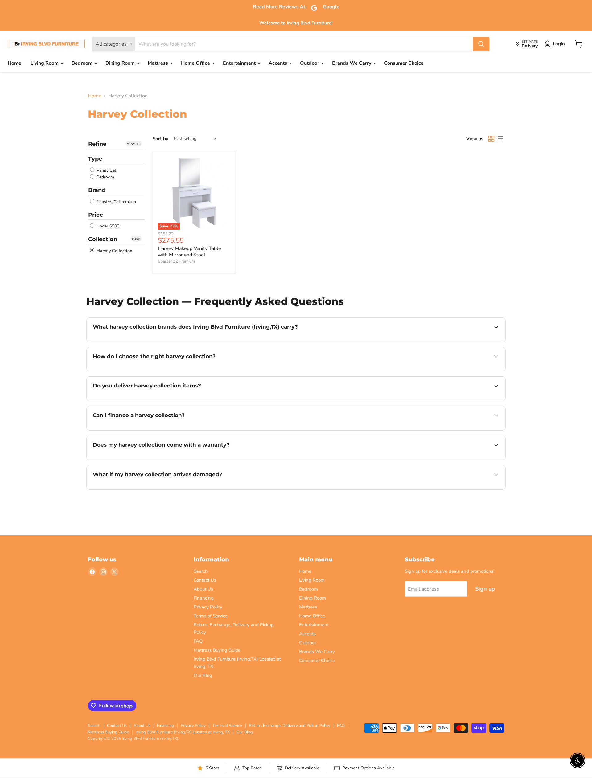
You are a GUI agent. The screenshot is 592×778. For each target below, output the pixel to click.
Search (201, 571)
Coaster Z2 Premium (115, 202)
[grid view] (491, 138)
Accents (278, 63)
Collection (102, 239)
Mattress (158, 63)
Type (95, 158)
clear (136, 238)
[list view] (499, 138)
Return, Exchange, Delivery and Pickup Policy (289, 725)
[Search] (481, 44)
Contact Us (205, 580)
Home (14, 63)
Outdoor (310, 63)
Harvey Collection (113, 251)
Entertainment (240, 63)
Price (95, 214)
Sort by (160, 138)
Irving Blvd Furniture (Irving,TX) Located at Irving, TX (183, 732)
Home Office (196, 63)
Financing (204, 598)
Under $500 (107, 226)
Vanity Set (105, 170)
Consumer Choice (404, 63)
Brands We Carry (352, 63)
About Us (203, 589)
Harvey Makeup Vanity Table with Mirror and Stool (189, 251)
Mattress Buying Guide (217, 650)
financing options (143, 429)
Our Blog (203, 675)
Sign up (485, 588)
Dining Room (120, 63)
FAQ (198, 641)
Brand (96, 190)
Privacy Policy (208, 607)
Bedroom (83, 63)
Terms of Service (211, 616)
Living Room (45, 63)
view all (133, 143)
